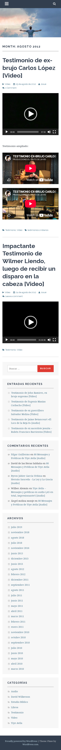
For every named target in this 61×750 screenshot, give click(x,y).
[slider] (28, 132)
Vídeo (7, 84)
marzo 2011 (17, 616)
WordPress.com (30, 744)
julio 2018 (16, 542)
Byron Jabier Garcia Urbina (26, 475)
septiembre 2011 (20, 584)
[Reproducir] (6, 131)
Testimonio (10, 230)
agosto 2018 (17, 537)
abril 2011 (16, 611)
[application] (30, 114)
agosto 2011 (17, 590)
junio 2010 (17, 653)
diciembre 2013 (19, 558)
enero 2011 (17, 626)
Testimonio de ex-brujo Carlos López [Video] (28, 68)
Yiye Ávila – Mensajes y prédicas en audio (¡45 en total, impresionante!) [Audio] (32, 492)
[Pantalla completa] (54, 131)
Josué (43, 84)
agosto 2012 (17, 569)
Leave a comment (14, 296)
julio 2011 (16, 595)
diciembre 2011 (19, 579)
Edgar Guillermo (20, 454)
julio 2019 (16, 527)
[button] (30, 114)
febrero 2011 (18, 621)
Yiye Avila (16, 723)
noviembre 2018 (20, 532)
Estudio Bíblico (19, 701)
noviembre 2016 (20, 548)
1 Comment (10, 88)
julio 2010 (16, 647)
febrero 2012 (18, 574)
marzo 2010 (17, 668)
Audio (14, 691)
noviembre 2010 (20, 632)
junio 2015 (17, 553)
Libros (14, 707)
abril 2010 (16, 663)
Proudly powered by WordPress (21, 741)
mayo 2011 (17, 605)
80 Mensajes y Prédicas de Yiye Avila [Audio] (30, 467)
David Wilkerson (20, 696)
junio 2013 (17, 563)
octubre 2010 (18, 637)
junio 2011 (17, 600)
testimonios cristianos (38, 230)
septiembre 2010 (20, 642)
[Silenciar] (49, 131)
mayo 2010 (17, 658)
